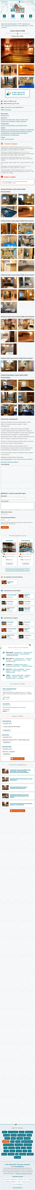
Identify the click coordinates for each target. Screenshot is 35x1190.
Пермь (18, 1148)
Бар (11, 131)
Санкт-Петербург (13, 1132)
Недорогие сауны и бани (13, 666)
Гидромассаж (4, 121)
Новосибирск (27, 1144)
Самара (6, 1151)
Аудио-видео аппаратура (20, 131)
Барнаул (21, 1132)
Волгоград (6, 1135)
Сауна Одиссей (6, 721)
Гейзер (18, 121)
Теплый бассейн (10, 119)
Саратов (12, 1151)
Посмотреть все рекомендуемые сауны (17, 570)
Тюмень (4, 1154)
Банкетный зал (5, 131)
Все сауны (13, 18)
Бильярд (8, 676)
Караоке (3, 125)
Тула (29, 1151)
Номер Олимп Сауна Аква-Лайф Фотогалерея (17, 275)
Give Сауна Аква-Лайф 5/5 (7, 514)
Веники (25, 133)
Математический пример (8, 517)
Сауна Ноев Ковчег (27, 595)
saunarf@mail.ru (19, 1166)
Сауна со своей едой (17, 675)
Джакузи (22, 119)
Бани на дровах (24, 654)
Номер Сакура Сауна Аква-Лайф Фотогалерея (17, 316)
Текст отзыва (5, 501)
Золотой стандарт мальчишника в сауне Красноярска (21, 779)
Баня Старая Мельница (9, 540)
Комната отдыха (14, 129)
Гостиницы (20, 678)
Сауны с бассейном (18, 669)
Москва (5, 1132)
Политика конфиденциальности (24, 1173)
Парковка (22, 129)
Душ (27, 119)
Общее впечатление (6, 512)
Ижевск (29, 1135)
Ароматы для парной (17, 133)
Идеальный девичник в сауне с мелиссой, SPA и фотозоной (18, 787)
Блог (25, 1179)
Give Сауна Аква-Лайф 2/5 (3, 514)
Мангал (15, 676)
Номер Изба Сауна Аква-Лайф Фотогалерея (17, 358)
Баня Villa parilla (6, 746)
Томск (24, 1151)
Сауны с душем (16, 670)
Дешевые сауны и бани (20, 664)
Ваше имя (4, 496)
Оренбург (11, 1148)
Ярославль (17, 1157)
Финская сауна (26, 24)
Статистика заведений (17, 1184)
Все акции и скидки (18, 758)
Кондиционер (15, 135)
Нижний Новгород (8, 1144)
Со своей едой (30, 129)
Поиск (30, 18)
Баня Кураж (25, 540)
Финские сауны (28, 652)
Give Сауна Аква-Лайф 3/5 (4, 514)
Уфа (17, 1154)
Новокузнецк (18, 1144)
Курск (12, 1141)
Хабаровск (22, 1154)
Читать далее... (6, 697)
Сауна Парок (27, 635)
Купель (18, 119)
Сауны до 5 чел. (19, 658)
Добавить (31, 2)
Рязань (29, 1148)
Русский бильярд (10, 125)
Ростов (23, 1148)
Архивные (30, 1179)
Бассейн (3, 119)
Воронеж (13, 1135)
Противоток (12, 121)
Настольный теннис (21, 125)
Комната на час (5, 129)
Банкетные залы (10, 678)
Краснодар (27, 1138)
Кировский (8, 25)
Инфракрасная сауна (12, 655)
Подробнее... (7, 730)
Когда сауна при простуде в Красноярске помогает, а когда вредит (21, 804)
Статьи (19, 1181)
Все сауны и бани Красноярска (9, 24)
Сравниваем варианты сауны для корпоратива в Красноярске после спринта (19, 796)
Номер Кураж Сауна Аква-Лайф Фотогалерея (17, 221)
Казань (13, 1138)
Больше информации (18, 810)
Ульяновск (11, 1154)
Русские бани (18, 652)
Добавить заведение (10, 1181)
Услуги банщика (9, 139)
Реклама (21, 1179)
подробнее (9, 563)
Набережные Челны (27, 1141)
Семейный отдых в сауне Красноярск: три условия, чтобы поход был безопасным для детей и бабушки (20, 771)
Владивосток (29, 1132)
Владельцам (24, 2)
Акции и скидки (26, 1181)
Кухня (2, 139)
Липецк (18, 1141)
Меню (4, 18)
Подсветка (23, 121)
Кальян (26, 676)
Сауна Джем (27, 601)
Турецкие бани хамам (12, 654)
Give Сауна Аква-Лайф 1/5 (1, 514)
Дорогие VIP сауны (27, 666)
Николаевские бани (11, 608)
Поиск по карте (5, 1179)
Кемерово (19, 1138)
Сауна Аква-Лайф (10, 582)
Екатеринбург (21, 1135)
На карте (22, 18)
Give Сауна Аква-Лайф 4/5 (5, 514)
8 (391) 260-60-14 (18, 94)
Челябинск (30, 1154)
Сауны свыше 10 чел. (19, 660)
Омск (5, 1148)
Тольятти (19, 1151)
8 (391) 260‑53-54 (18, 92)
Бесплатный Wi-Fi (6, 135)
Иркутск (7, 1138)
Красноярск (6, 1141)
